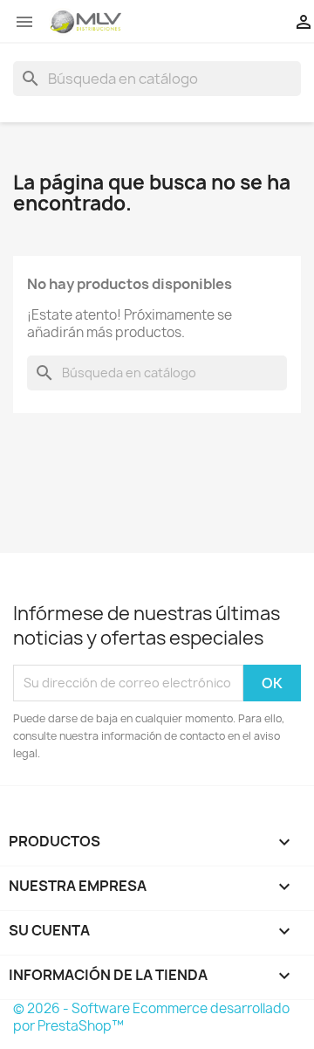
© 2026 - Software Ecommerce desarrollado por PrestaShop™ (151, 1017)
